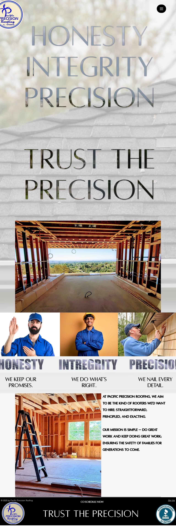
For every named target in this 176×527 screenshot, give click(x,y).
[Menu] (161, 9)
